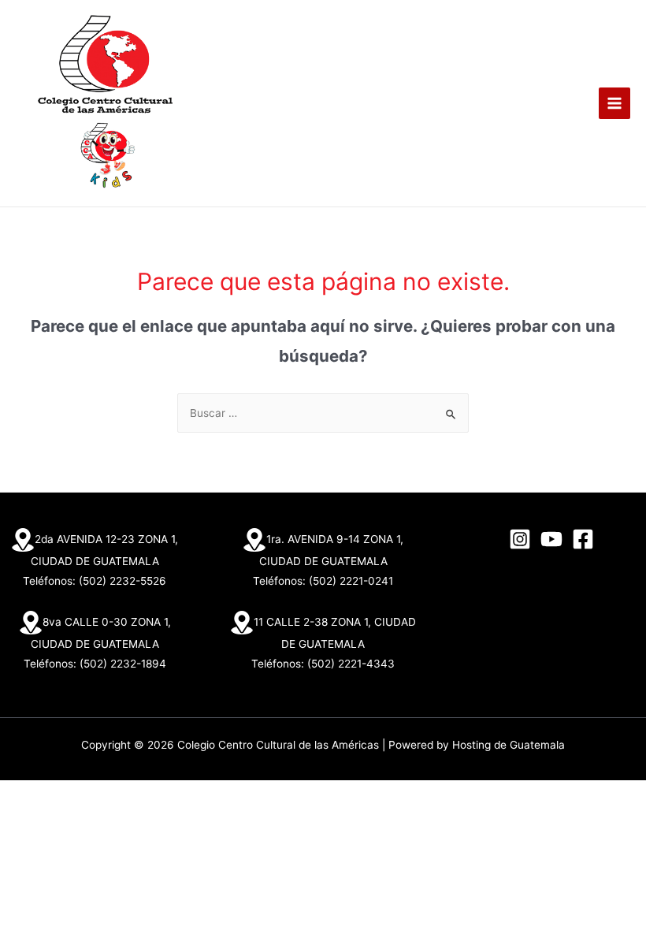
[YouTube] (551, 539)
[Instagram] (520, 539)
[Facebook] (583, 539)
